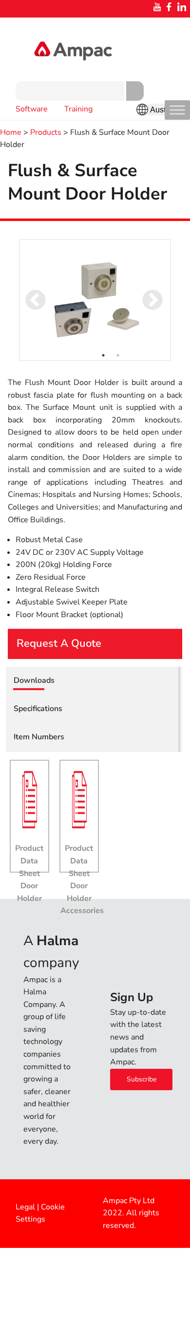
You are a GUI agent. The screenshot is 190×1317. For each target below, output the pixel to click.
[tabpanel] (95, 300)
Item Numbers (39, 737)
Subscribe (141, 1079)
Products (45, 132)
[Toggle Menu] (177, 109)
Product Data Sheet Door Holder (29, 873)
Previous (29, 294)
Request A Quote (59, 643)
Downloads (34, 680)
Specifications (38, 708)
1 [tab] (103, 355)
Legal (25, 1207)
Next (146, 294)
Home (10, 132)
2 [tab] (118, 355)
